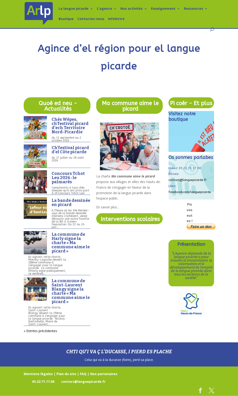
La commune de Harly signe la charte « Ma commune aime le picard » (71, 243)
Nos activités (131, 9)
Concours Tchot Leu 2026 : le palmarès (68, 177)
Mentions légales (38, 374)
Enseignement (163, 9)
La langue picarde (74, 9)
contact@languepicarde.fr (188, 180)
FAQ (83, 374)
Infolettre (116, 19)
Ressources (193, 9)
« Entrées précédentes (40, 331)
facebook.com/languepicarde (190, 192)
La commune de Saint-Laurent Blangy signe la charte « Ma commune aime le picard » (71, 291)
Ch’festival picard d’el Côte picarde (70, 149)
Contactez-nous (90, 19)
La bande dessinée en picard (71, 202)
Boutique (66, 19)
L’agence (104, 9)
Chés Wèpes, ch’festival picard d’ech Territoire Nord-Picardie (70, 125)
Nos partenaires (103, 374)
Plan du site (66, 374)
